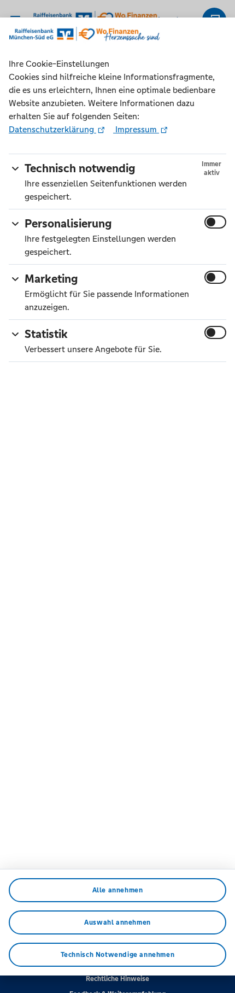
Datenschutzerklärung (52, 129)
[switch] (215, 222)
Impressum (136, 129)
